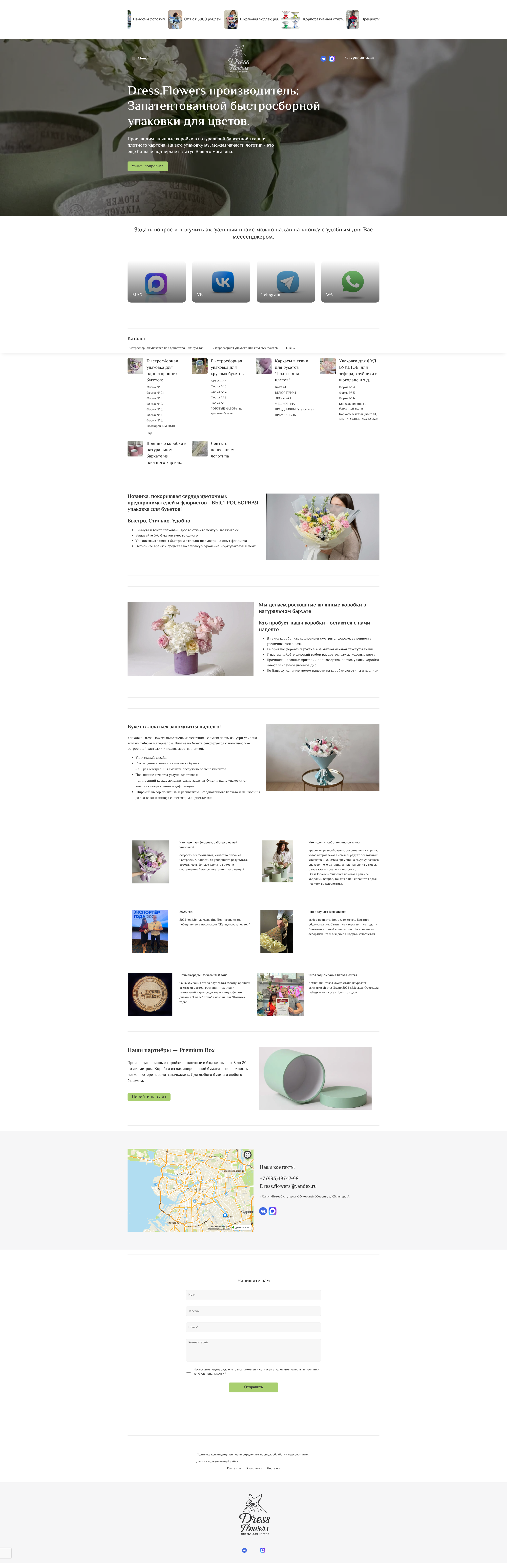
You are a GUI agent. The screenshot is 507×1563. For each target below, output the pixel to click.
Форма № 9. (219, 403)
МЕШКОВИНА (285, 404)
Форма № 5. (155, 420)
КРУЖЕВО (218, 381)
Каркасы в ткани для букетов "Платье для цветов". (291, 371)
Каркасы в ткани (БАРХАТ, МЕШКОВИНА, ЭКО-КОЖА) (358, 417)
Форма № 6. (219, 386)
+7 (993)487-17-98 (361, 58)
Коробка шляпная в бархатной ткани (352, 406)
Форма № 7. (219, 392)
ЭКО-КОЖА (283, 398)
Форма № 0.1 (155, 393)
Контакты (234, 1468)
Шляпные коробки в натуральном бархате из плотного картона (166, 453)
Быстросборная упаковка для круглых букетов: (245, 348)
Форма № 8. (219, 397)
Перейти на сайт (149, 1097)
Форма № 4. (155, 415)
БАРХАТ (280, 387)
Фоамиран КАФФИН (161, 426)
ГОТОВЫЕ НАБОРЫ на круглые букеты (226, 411)
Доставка (273, 1468)
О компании (254, 1468)
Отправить (253, 1387)
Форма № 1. (154, 398)
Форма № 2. (155, 404)
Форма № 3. (155, 409)
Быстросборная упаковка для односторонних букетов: (166, 348)
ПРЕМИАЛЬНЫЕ (286, 415)
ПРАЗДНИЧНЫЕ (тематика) (294, 409)
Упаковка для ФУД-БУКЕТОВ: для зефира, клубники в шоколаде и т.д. (358, 371)
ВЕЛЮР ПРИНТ (285, 393)
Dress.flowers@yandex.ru (288, 1187)
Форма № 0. (155, 387)
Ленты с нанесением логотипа (223, 450)
